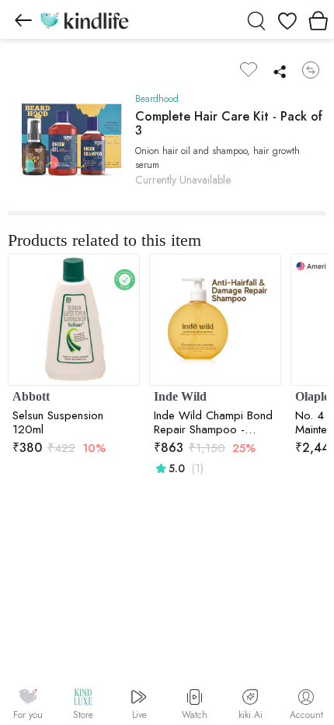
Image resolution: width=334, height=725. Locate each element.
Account (306, 715)
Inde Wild (180, 396)
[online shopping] (84, 19)
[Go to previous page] (23, 19)
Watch (194, 715)
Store (83, 715)
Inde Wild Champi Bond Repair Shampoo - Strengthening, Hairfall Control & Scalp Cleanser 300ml (213, 422)
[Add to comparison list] (310, 70)
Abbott (31, 396)
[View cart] (318, 19)
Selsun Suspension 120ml (57, 422)
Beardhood (157, 99)
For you (28, 715)
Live (139, 715)
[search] (256, 19)
